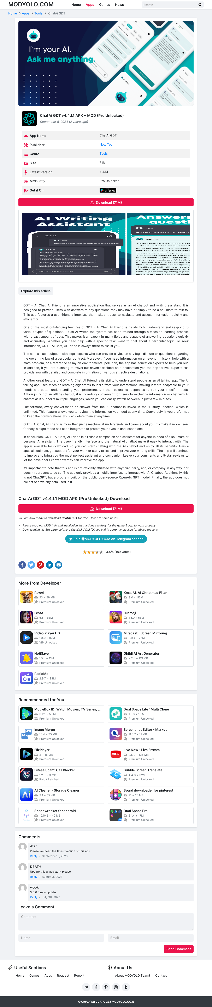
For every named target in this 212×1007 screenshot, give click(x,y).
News (119, 4)
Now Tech (107, 144)
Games (104, 4)
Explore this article (36, 291)
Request (63, 975)
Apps (90, 4)
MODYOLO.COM (31, 4)
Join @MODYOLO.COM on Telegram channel (108, 539)
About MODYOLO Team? (132, 975)
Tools (104, 153)
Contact (161, 975)
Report (79, 975)
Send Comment (178, 949)
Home (76, 4)
